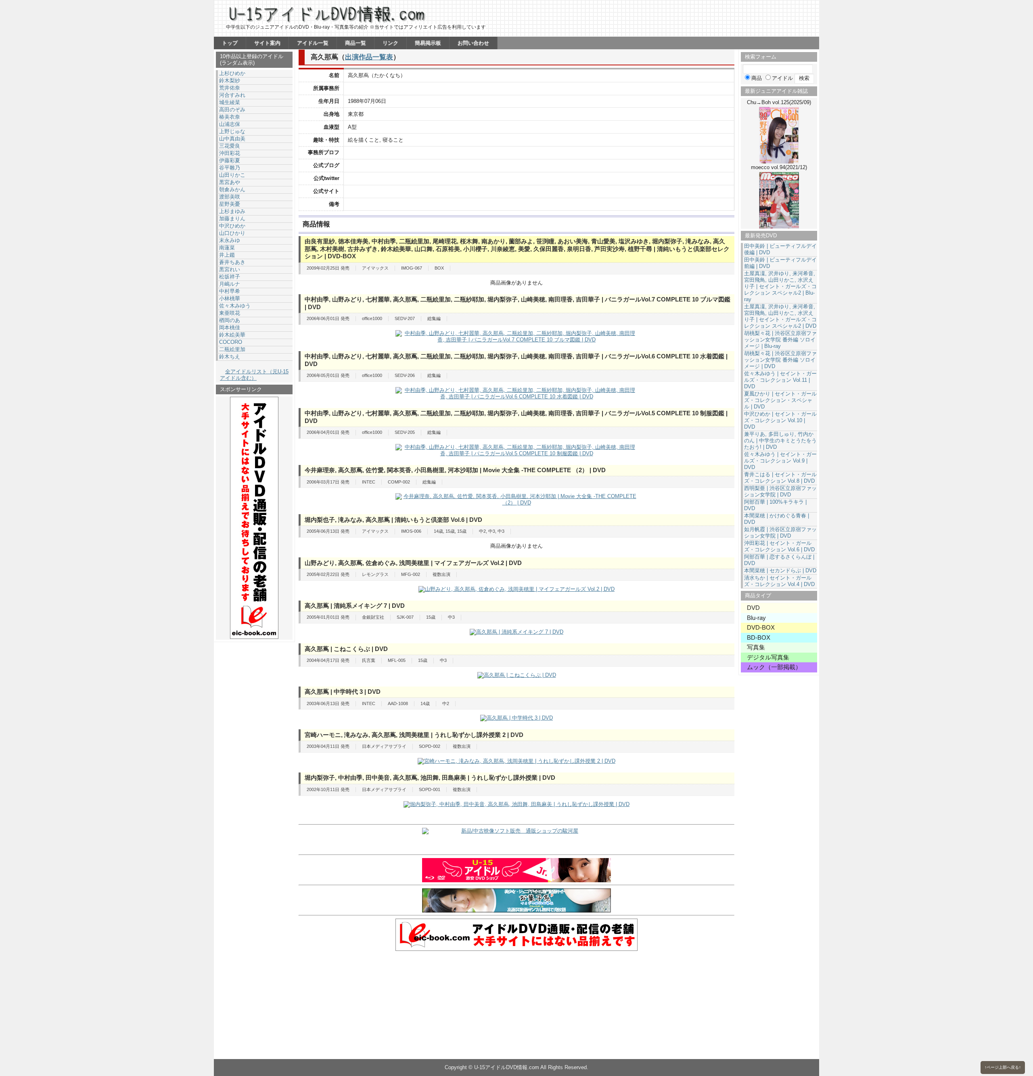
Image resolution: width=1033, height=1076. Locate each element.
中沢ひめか (232, 226)
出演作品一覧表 (369, 57)
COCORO (230, 342)
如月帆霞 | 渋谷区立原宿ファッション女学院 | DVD (780, 532)
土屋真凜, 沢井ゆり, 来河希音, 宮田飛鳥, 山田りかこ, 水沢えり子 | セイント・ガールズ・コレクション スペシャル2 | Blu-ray (780, 286)
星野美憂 (229, 204)
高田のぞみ (232, 110)
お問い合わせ (473, 43)
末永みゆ (229, 240)
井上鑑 (227, 255)
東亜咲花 (229, 313)
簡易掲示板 (428, 43)
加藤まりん (232, 219)
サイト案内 (267, 43)
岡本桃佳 (229, 327)
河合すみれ (232, 95)
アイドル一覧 (312, 43)
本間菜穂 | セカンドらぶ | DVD (780, 570)
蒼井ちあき (232, 262)
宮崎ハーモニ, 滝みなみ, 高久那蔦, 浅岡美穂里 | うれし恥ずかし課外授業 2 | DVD (414, 734)
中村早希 (229, 291)
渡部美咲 (229, 197)
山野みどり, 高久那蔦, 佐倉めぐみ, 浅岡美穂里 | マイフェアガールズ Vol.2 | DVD (413, 562)
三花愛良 (229, 146)
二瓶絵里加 (232, 349)
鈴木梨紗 (229, 80)
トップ (230, 43)
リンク (390, 43)
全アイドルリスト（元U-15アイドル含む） (254, 374)
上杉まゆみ (232, 211)
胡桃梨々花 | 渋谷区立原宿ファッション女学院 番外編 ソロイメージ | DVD (780, 359)
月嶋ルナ (229, 284)
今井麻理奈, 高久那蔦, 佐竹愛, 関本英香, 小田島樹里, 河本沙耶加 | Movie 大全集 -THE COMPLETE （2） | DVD (455, 470)
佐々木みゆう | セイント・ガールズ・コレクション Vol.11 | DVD (780, 380)
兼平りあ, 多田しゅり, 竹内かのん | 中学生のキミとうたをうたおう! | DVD (780, 440)
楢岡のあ (229, 320)
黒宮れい (229, 269)
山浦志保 (229, 124)
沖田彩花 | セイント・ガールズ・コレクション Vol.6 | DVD (779, 546)
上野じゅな (232, 131)
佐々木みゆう (235, 306)
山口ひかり (232, 233)
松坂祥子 (229, 277)
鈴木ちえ (229, 357)
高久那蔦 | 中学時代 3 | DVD (343, 691)
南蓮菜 (227, 248)
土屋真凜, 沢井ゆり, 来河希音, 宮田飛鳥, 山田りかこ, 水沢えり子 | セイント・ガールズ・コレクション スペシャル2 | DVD (780, 316)
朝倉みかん (232, 189)
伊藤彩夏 (229, 160)
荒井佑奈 (229, 88)
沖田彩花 (229, 153)
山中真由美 (232, 139)
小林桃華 (229, 298)
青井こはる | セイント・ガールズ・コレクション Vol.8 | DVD (780, 477)
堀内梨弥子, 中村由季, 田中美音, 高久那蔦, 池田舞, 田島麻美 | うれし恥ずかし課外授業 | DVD (430, 777)
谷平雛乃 (229, 168)
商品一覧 (355, 43)
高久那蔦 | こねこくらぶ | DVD (346, 648)
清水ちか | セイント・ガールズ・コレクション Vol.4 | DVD (779, 581)
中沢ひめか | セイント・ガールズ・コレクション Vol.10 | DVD (780, 420)
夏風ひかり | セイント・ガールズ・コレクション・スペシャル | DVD (780, 400)
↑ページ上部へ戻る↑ (1003, 1067)
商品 (756, 78)
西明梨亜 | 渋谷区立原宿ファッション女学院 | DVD (780, 491)
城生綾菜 (229, 102)
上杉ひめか (232, 73)
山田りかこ (232, 175)
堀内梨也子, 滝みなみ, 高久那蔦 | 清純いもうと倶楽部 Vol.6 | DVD (393, 519)
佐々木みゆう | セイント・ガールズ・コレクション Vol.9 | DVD (780, 460)
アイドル (782, 78)
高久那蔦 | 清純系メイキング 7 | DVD (355, 605)
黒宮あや (229, 182)
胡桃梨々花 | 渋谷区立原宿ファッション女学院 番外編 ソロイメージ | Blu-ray (780, 339)
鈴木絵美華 (232, 335)
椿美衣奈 (229, 117)
